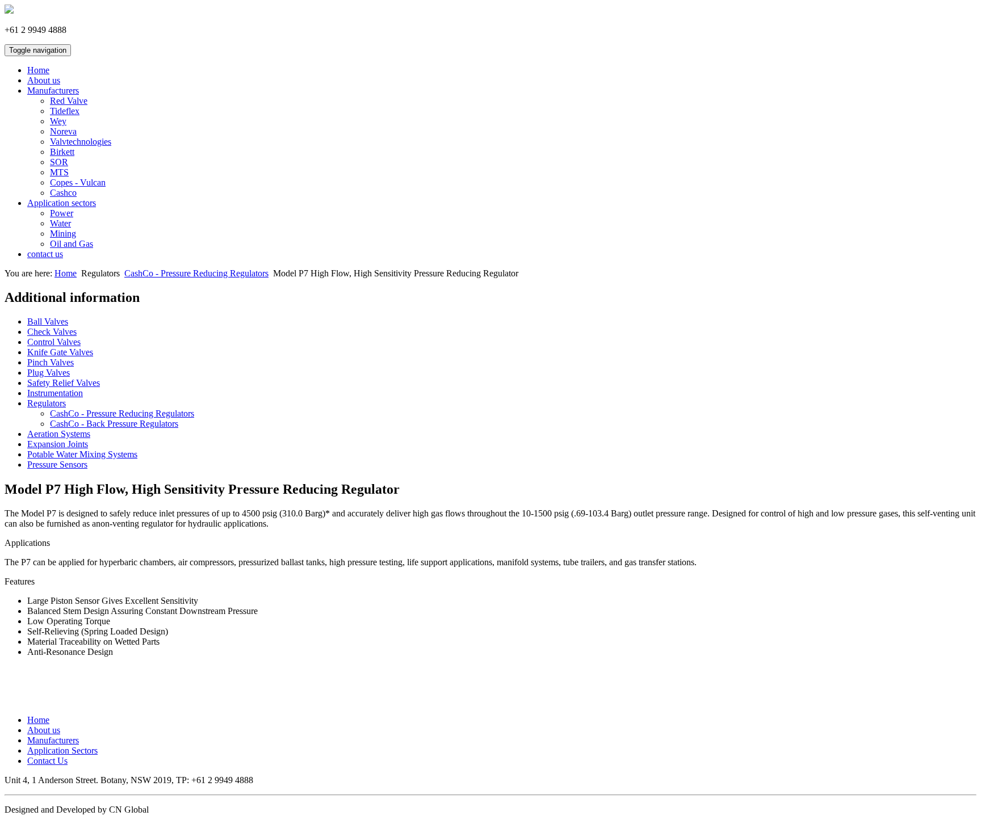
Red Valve (68, 101)
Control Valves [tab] (54, 342)
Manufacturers (53, 90)
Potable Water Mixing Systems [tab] (82, 454)
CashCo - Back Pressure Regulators (114, 423)
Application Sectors (62, 750)
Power (61, 213)
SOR (59, 162)
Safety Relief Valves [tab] (63, 383)
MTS (59, 172)
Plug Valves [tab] (48, 372)
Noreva (63, 131)
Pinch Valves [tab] (50, 362)
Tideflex (64, 111)
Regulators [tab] (46, 403)
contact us (45, 254)
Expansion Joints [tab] (57, 444)
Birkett (62, 152)
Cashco (63, 192)
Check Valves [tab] (52, 332)
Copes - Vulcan (78, 182)
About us (43, 80)
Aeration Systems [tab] (58, 434)
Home (38, 70)
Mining (63, 233)
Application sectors (61, 203)
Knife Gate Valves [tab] (60, 352)
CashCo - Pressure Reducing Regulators (196, 273)
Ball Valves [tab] (47, 321)
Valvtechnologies (80, 141)
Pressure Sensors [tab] (57, 464)
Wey (58, 121)
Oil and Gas (71, 244)
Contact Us (47, 761)
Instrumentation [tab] (55, 393)
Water (60, 223)
